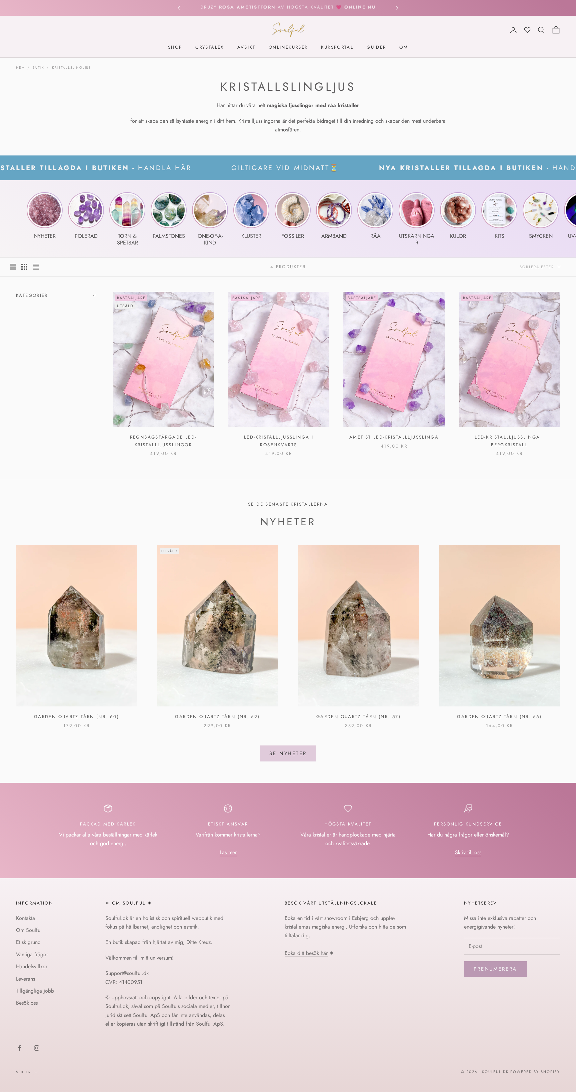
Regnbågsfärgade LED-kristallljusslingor (163, 441)
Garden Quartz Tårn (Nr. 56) (499, 716)
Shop (175, 47)
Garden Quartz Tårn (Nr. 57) (358, 716)
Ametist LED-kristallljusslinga (394, 437)
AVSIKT (246, 47)
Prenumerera (495, 969)
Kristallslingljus (71, 67)
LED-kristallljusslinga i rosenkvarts (278, 441)
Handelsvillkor (31, 966)
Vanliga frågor (32, 954)
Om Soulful (29, 930)
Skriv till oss (468, 852)
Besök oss (27, 1003)
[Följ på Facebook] (19, 1048)
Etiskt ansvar (228, 824)
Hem (20, 67)
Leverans (25, 979)
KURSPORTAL (337, 47)
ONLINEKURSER (288, 47)
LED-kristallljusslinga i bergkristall (509, 441)
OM (403, 47)
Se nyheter (288, 753)
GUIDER (376, 47)
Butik (38, 67)
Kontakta (25, 918)
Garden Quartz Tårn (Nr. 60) (76, 716)
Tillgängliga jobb (35, 991)
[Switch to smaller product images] (24, 267)
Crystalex (209, 47)
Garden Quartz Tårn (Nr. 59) (217, 716)
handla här (355, 8)
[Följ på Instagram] (36, 1048)
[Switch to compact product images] (36, 267)
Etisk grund (28, 942)
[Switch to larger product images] (13, 267)
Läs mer (228, 852)
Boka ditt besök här (306, 953)
